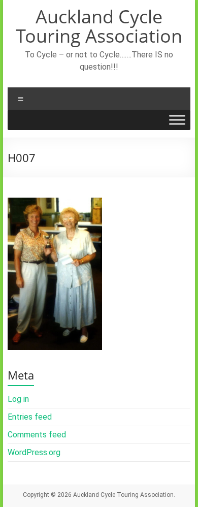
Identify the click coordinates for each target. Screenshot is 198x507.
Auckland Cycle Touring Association (99, 26)
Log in (18, 399)
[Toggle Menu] (177, 120)
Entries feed (30, 417)
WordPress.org (34, 452)
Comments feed (37, 434)
